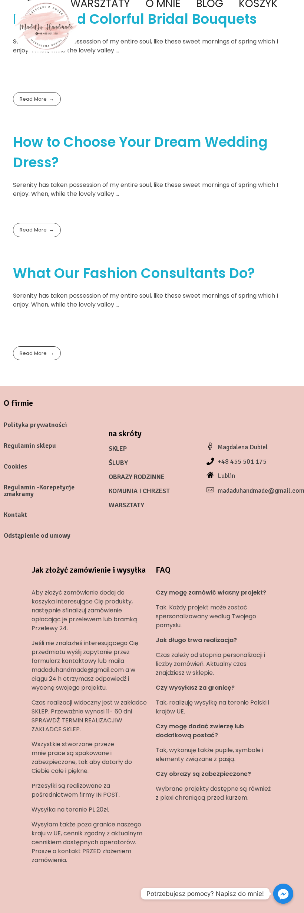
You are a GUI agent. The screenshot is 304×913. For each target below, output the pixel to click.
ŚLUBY (118, 463)
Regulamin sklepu (30, 445)
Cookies (15, 466)
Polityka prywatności (35, 425)
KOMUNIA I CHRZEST (139, 491)
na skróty (125, 433)
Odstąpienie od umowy (37, 535)
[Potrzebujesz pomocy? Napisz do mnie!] (283, 894)
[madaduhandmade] (46, 26)
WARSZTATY (126, 505)
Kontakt (15, 515)
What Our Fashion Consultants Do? (134, 273)
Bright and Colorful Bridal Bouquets (135, 19)
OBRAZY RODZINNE (137, 477)
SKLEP (118, 448)
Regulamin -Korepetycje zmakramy (39, 490)
